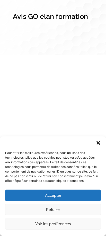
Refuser (53, 209)
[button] (98, 142)
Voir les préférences (53, 224)
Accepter (53, 195)
